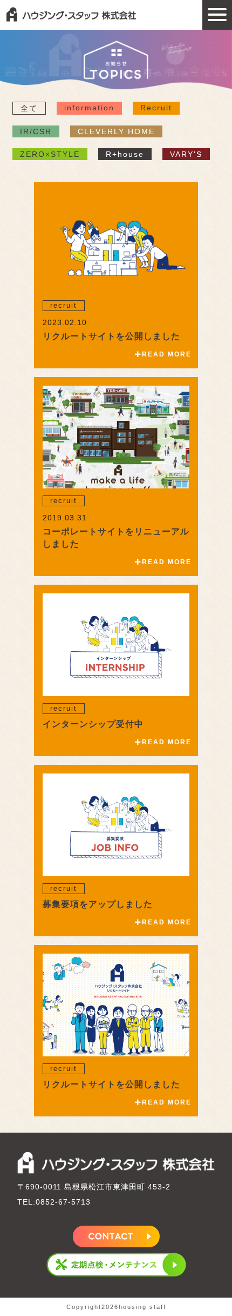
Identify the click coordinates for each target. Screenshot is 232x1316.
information (89, 107)
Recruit (156, 107)
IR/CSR (36, 131)
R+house (125, 154)
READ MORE (167, 354)
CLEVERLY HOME (116, 131)
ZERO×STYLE (50, 154)
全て (29, 108)
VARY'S (186, 154)
